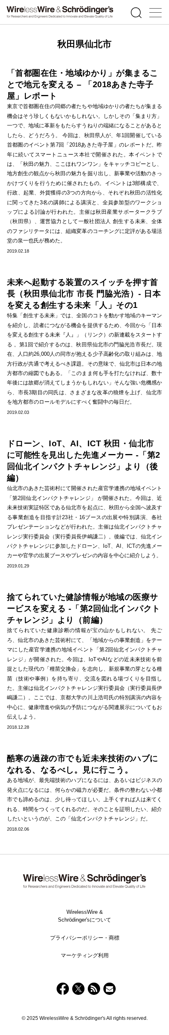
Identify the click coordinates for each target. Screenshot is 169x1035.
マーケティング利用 (85, 955)
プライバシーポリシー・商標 (84, 938)
